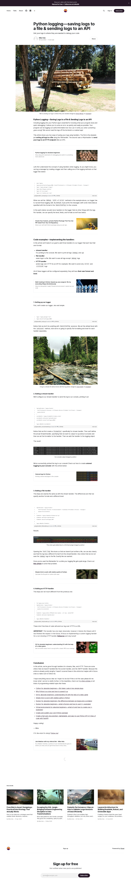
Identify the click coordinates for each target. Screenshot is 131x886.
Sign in (110, 11)
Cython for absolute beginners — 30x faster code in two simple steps (59, 688)
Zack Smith (80, 387)
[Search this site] (103, 10)
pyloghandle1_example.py (41, 195)
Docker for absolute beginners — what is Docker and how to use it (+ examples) (63, 704)
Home (9, 11)
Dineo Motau (79, 113)
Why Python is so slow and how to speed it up (52, 691)
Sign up (65, 848)
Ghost (122, 848)
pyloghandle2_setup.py (40, 321)
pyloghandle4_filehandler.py (41, 526)
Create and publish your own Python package (52, 713)
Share (94, 39)
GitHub (58, 195)
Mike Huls (42, 38)
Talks (14, 11)
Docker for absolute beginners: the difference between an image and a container (64, 701)
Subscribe (119, 11)
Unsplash (88, 113)
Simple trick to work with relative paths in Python (53, 698)
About (21, 11)
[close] (128, 3)
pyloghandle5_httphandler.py (41, 621)
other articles (86, 681)
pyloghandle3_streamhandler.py (42, 426)
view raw (94, 195)
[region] (65, 186)
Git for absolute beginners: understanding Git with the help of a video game (62, 695)
